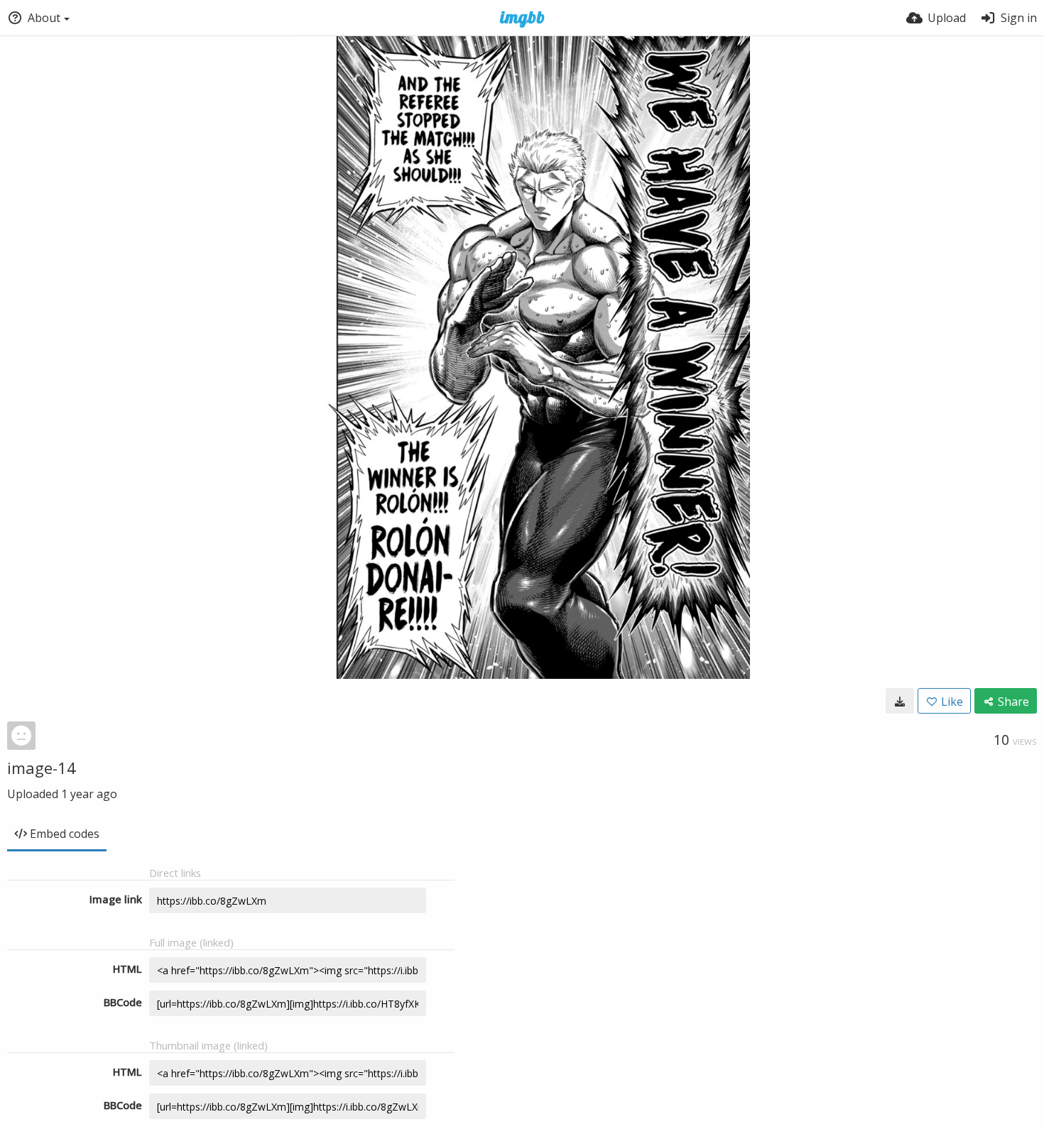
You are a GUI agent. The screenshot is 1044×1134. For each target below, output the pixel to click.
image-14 (41, 767)
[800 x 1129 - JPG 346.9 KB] (900, 701)
